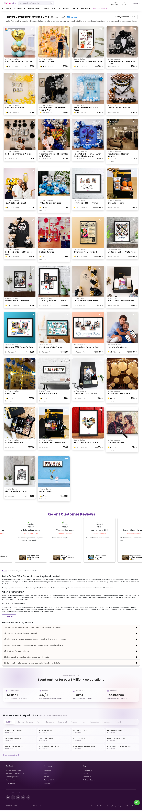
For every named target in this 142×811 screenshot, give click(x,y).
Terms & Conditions (97, 806)
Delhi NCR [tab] (9, 722)
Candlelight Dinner (12, 777)
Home (4, 571)
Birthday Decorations (13, 770)
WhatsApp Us (87, 770)
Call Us (85, 773)
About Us (47, 770)
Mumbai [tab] (74, 722)
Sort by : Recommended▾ (126, 17)
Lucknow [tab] (107, 722)
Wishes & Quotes (89, 780)
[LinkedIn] (23, 797)
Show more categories (11, 755)
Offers (46, 777)
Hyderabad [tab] (62, 722)
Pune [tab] (83, 722)
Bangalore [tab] (50, 722)
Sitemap (47, 783)
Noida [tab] (39, 722)
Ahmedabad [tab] (94, 722)
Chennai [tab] (117, 722)
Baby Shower (10, 780)
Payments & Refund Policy (127, 806)
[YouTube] (28, 797)
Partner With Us (49, 780)
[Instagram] (8, 797)
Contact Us (87, 777)
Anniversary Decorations (15, 773)
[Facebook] (13, 797)
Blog (45, 773)
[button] (6, 8)
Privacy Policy (111, 806)
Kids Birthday (10, 783)
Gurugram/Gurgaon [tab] (25, 722)
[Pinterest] (18, 797)
